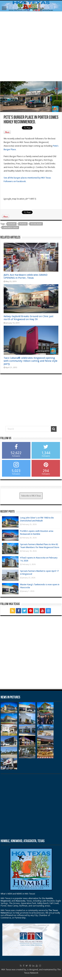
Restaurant (36, 224)
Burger (11, 224)
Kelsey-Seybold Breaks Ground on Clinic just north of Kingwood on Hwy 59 (28, 318)
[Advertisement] (31, 46)
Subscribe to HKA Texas (31, 496)
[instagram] (48, 610)
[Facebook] (18, 610)
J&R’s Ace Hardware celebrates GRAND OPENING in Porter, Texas (25, 276)
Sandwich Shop (10, 227)
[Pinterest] (30, 610)
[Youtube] (42, 610)
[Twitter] (24, 610)
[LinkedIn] (36, 610)
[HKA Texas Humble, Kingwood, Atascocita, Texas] (31, 5)
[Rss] (12, 610)
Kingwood (5, 901)
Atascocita (20, 901)
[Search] (54, 429)
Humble (49, 898)
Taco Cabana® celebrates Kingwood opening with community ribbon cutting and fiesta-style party (30, 360)
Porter (23, 224)
